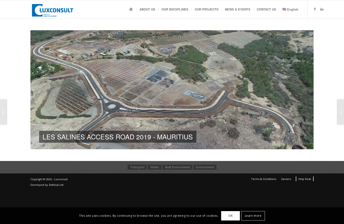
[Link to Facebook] (314, 9)
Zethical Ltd (56, 185)
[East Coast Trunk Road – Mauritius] (340, 112)
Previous (41, 90)
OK (230, 215)
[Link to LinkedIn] (321, 9)
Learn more (253, 215)
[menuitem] (131, 9)
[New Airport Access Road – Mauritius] (3, 112)
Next (303, 90)
